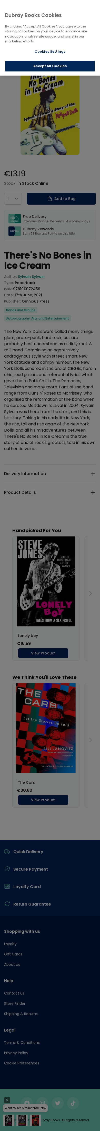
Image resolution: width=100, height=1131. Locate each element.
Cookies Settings (50, 51)
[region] (50, 38)
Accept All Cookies (49, 65)
